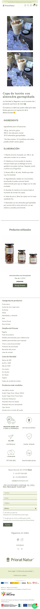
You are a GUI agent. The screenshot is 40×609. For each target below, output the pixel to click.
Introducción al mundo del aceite (12, 410)
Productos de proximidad (10, 347)
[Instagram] (22, 540)
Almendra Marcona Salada (10, 402)
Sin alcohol (5, 372)
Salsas (4, 313)
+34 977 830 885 (21, 473)
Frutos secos (6, 304)
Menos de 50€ (6, 360)
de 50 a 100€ (6, 363)
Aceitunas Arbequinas (9, 399)
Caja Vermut (6, 407)
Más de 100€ (6, 366)
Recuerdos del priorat (9, 349)
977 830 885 (11, 460)
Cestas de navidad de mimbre (11, 381)
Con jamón (5, 369)
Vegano (4, 378)
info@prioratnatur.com (20, 481)
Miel (3, 318)
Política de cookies (20, 575)
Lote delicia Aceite (8, 390)
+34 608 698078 (21, 477)
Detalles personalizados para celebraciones (15, 338)
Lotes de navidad (7, 352)
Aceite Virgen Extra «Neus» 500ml (13, 393)
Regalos (4, 332)
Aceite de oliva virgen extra (10, 307)
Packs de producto (8, 335)
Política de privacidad (24, 571)
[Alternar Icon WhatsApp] (34, 606)
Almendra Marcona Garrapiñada (12, 404)
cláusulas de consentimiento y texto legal (15, 515)
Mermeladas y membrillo (9, 315)
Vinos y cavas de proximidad (11, 344)
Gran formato (6, 324)
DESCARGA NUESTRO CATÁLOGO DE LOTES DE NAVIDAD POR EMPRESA (20, 1)
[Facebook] (18, 540)
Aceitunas (5, 310)
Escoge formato (20, 285)
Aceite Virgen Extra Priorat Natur (12, 396)
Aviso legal (11, 571)
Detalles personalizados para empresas (14, 340)
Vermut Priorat (6, 321)
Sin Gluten (5, 375)
